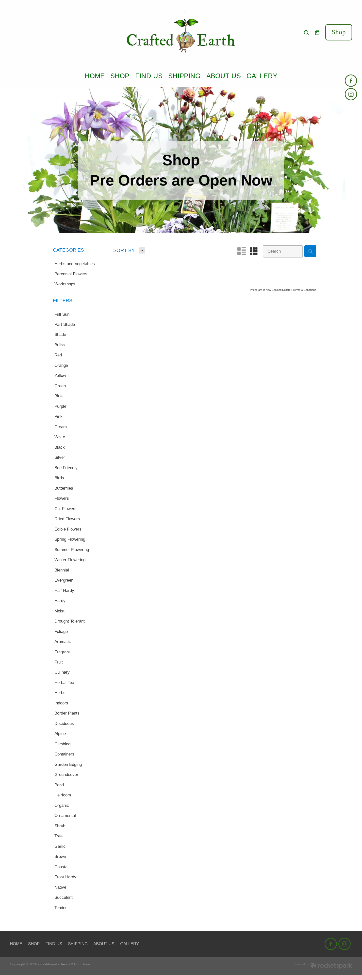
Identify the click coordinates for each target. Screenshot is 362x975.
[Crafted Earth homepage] (181, 32)
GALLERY (262, 76)
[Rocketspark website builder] (323, 966)
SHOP (119, 76)
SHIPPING (184, 76)
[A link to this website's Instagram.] (351, 94)
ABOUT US (223, 76)
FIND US (149, 76)
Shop (339, 32)
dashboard (48, 964)
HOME (95, 76)
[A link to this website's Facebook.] (351, 80)
